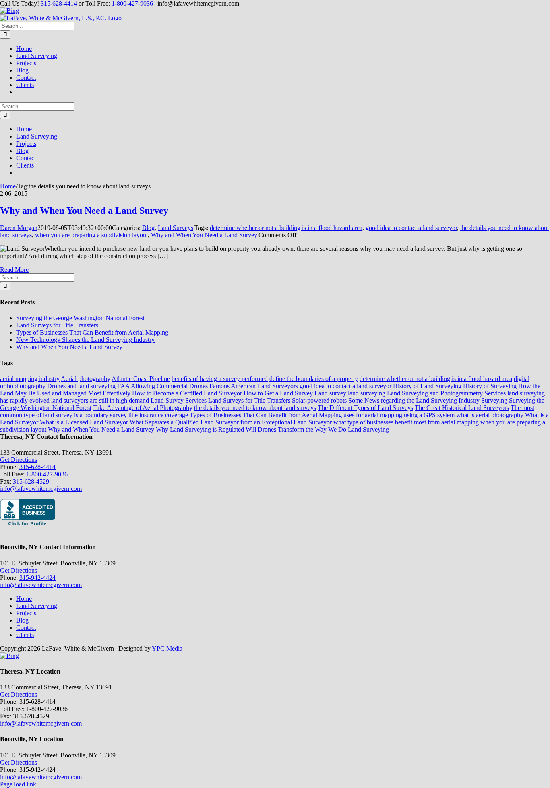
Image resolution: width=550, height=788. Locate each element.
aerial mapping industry (30, 378)
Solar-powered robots (319, 400)
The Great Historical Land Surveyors (462, 407)
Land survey (330, 393)
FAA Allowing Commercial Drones (162, 386)
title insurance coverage (158, 415)
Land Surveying (36, 605)
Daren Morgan (18, 227)
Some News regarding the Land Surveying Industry (414, 400)
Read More (14, 269)
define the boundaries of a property (313, 378)
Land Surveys (175, 227)
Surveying (494, 400)
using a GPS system (429, 415)
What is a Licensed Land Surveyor (84, 422)
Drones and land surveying (81, 386)
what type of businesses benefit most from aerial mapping (406, 422)
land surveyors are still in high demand (100, 400)
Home (24, 598)
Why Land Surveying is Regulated (200, 429)
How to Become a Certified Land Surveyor (187, 393)
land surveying (366, 393)
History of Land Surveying (427, 386)
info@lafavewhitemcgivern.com (41, 488)
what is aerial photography (489, 415)
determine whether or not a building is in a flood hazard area (286, 227)
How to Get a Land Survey (278, 393)
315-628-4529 (31, 481)
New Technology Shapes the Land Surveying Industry (85, 339)
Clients (25, 634)
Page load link (18, 784)
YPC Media (167, 648)
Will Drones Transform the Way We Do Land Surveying (317, 429)
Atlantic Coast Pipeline (141, 378)
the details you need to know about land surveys (255, 407)
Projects (26, 613)
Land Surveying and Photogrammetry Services (446, 393)
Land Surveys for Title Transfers (57, 325)
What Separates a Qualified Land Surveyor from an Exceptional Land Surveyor (231, 422)
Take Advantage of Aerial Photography (142, 407)
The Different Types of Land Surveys (365, 407)
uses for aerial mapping (372, 415)
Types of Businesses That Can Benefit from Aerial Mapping (92, 332)
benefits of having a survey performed (220, 378)
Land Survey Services (179, 400)
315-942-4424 (37, 577)
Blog (148, 227)
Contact (26, 627)
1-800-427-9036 (132, 3)
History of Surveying (490, 386)
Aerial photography (85, 378)
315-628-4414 (59, 3)
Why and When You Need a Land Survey (84, 210)
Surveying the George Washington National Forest (80, 317)
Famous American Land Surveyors (253, 386)
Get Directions (18, 459)
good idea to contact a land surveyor (411, 227)
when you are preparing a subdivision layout (91, 235)
